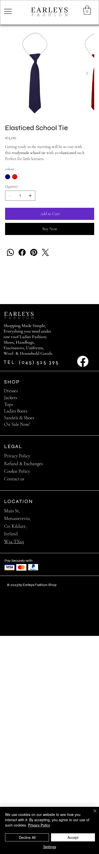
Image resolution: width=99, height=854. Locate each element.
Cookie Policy (17, 471)
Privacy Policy (17, 456)
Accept (73, 837)
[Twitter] (45, 252)
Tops (8, 404)
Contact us (14, 479)
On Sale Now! (17, 424)
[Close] (92, 814)
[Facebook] (22, 252)
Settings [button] (49, 846)
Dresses (11, 391)
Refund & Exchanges (23, 463)
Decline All (27, 837)
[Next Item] (87, 73)
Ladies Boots (15, 411)
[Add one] (30, 196)
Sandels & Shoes (19, 418)
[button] (87, 10)
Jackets (10, 397)
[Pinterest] (33, 252)
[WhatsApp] (10, 252)
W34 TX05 (14, 541)
